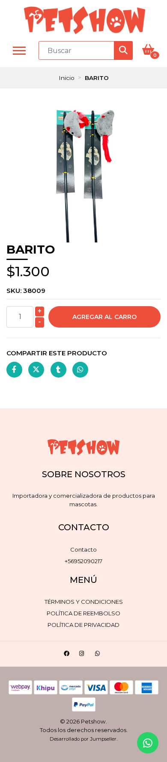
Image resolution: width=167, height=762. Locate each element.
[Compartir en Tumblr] (58, 370)
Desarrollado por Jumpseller (83, 739)
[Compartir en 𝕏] (36, 370)
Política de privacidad (83, 624)
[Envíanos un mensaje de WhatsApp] (147, 742)
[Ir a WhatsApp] (98, 655)
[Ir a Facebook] (68, 655)
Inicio (67, 77)
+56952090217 (83, 561)
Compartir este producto (56, 353)
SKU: (25, 290)
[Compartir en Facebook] (14, 370)
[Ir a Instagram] (82, 655)
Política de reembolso (83, 613)
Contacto (83, 549)
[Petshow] (85, 20)
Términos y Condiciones (84, 601)
